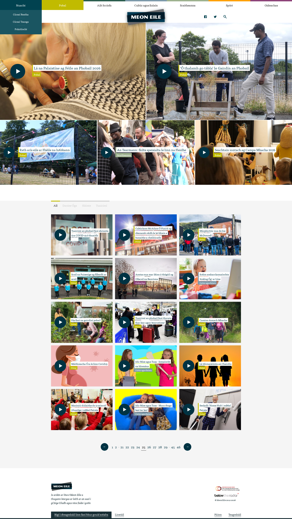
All (55, 205)
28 (160, 447)
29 (165, 447)
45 (173, 447)
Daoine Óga (70, 205)
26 (149, 447)
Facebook (205, 16)
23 (132, 447)
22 (127, 447)
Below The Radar (226, 495)
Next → (187, 447)
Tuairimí (101, 205)
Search (225, 16)
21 (122, 447)
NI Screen (227, 488)
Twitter (215, 16)
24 (138, 447)
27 (154, 447)
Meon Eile (61, 486)
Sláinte (86, 205)
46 (178, 447)
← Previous (104, 447)
